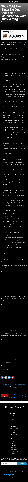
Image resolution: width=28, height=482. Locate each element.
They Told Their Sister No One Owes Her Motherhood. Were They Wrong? (17, 36)
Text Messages (14, 434)
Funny (14, 418)
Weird (14, 416)
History (14, 422)
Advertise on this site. (8, 477)
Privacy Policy (14, 447)
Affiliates (14, 453)
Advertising (14, 443)
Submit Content (14, 451)
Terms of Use (14, 449)
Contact (14, 445)
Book (14, 430)
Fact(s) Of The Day (14, 428)
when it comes (21, 42)
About (14, 441)
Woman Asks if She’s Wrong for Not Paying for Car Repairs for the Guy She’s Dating (17, 396)
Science (14, 420)
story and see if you (16, 54)
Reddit (16, 293)
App (14, 432)
